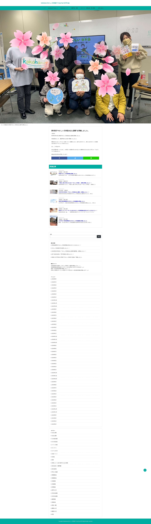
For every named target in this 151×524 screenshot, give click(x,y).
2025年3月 (54, 327)
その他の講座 (55, 438)
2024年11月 (54, 339)
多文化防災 (54, 468)
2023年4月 (54, 396)
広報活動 (54, 481)
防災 (53, 514)
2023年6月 (54, 390)
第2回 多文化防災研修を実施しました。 (59, 268)
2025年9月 (54, 309)
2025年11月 (54, 303)
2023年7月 (54, 387)
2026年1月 (54, 297)
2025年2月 (54, 330)
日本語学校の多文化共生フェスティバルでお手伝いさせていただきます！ (66, 267)
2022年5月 (54, 421)
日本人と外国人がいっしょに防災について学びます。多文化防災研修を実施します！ (69, 270)
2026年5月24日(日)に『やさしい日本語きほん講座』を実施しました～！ (74, 192)
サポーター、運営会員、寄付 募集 (88, 8)
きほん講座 (54, 432)
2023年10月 (54, 378)
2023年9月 (54, 381)
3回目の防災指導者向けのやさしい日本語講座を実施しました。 (72, 201)
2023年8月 (54, 384)
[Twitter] (75, 158)
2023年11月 (54, 375)
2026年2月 (54, 294)
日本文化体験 (55, 493)
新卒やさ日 (54, 490)
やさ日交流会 (55, 441)
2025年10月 (54, 306)
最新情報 (54, 499)
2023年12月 (54, 372)
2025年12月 (54, 300)
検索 (51, 234)
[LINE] (91, 158)
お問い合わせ (101, 8)
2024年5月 (54, 357)
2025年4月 (54, 324)
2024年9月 (54, 345)
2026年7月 (54, 282)
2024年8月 (54, 348)
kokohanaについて (64, 8)
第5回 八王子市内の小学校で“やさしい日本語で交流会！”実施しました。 (67, 257)
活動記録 (6, 124)
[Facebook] (59, 158)
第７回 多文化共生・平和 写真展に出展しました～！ (63, 254)
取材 (53, 459)
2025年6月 (54, 318)
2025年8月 (54, 312)
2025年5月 (54, 321)
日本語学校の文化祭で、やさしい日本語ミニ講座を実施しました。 (65, 265)
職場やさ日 (54, 508)
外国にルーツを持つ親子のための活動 (60, 462)
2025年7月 (54, 315)
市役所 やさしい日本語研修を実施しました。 (68, 173)
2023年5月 (54, 393)
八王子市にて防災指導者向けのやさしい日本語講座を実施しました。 (73, 220)
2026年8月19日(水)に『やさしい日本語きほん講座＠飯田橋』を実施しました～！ (69, 251)
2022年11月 (54, 412)
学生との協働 (55, 471)
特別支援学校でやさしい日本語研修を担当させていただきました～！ (66, 245)
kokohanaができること (53, 8)
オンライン (54, 447)
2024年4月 (54, 360)
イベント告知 (55, 444)
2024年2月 (54, 366)
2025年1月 (54, 333)
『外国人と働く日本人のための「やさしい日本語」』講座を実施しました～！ (75, 182)
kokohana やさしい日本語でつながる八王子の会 (55, 3)
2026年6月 (54, 285)
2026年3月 (54, 291)
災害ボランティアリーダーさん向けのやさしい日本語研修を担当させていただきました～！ (78, 210)
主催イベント (55, 453)
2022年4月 (54, 424)
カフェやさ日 (55, 450)
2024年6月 (54, 354)
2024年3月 (54, 363)
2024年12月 (54, 336)
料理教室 (54, 487)
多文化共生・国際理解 (56, 465)
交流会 (53, 456)
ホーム (2, 124)
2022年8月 (54, 418)
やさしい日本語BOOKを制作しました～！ (61, 248)
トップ (43, 8)
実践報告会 (54, 478)
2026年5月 (54, 288)
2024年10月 (54, 342)
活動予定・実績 (74, 8)
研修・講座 (54, 505)
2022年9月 (54, 415)
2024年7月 (54, 351)
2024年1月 (54, 369)
